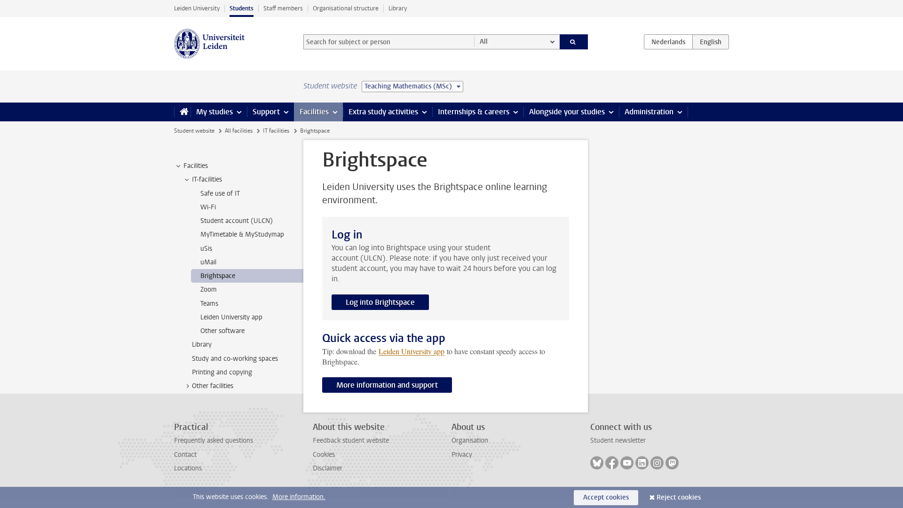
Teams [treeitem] (209, 303)
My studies (214, 112)
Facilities (314, 112)
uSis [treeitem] (206, 248)
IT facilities (276, 131)
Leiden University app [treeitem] (231, 317)
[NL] (668, 41)
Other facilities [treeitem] (212, 385)
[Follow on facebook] (611, 462)
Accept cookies (606, 497)
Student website (194, 131)
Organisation (470, 440)
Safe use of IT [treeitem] (220, 193)
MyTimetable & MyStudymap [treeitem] (242, 234)
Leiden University (197, 8)
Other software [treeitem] (222, 330)
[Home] (182, 112)
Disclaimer (327, 468)
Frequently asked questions (213, 440)
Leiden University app (411, 351)
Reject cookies (679, 497)
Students (241, 8)
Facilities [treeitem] (195, 165)
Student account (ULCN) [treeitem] (236, 220)
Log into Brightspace (380, 302)
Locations (188, 468)
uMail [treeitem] (208, 262)
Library (397, 8)
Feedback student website (351, 440)
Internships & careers (473, 112)
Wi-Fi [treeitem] (208, 207)
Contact (185, 454)
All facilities (239, 131)
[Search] (574, 41)
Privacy (462, 454)
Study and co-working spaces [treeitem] (235, 358)
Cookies (324, 454)
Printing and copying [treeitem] (222, 372)
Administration (649, 112)
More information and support (387, 385)
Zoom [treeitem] (208, 289)
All (484, 41)
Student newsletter (618, 440)
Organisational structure (346, 8)
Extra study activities (383, 112)
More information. (298, 496)
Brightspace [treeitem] (218, 275)
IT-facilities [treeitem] (207, 179)
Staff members (283, 8)
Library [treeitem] (202, 344)
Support (266, 112)
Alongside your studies (567, 112)
